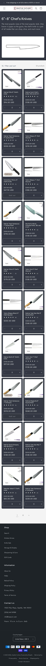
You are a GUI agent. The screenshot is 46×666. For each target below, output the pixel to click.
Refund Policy (9, 581)
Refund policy (38, 655)
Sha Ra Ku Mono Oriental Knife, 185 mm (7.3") (33, 225)
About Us (7, 571)
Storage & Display (10, 548)
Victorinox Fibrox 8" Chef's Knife (11, 181)
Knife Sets (7, 543)
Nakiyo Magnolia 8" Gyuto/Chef (32, 402)
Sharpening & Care (11, 552)
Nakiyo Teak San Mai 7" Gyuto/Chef (33, 445)
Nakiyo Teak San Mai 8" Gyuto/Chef (33, 314)
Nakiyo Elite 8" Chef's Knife (11, 93)
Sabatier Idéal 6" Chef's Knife (12, 489)
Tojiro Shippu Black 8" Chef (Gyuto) (11, 314)
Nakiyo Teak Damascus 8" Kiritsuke (33, 489)
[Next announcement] (42, 2)
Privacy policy (13, 658)
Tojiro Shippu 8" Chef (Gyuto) (32, 137)
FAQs (6, 576)
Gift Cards (8, 557)
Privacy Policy (9, 590)
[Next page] (28, 515)
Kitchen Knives (9, 538)
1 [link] (17, 515)
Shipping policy (34, 658)
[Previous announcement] (4, 2)
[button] (4, 8)
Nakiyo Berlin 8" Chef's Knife (11, 358)
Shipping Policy (9, 585)
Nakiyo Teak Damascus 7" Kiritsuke (11, 402)
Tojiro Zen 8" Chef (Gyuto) (31, 270)
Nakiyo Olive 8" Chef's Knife (11, 270)
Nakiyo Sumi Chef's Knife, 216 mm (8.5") (32, 93)
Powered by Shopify (26, 655)
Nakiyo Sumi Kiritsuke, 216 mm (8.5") (11, 445)
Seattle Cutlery (16, 655)
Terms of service (23, 658)
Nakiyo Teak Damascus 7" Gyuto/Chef (11, 224)
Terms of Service (10, 595)
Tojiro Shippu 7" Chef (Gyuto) (32, 181)
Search (6, 533)
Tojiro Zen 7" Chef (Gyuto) (31, 358)
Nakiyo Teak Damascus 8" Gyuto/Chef (11, 137)
